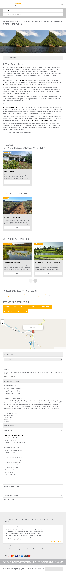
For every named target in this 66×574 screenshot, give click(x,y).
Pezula (19, 406)
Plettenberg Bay (36, 406)
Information (16, 21)
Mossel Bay (7, 406)
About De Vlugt (9, 415)
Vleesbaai (50, 408)
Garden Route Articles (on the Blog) (15, 442)
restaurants (9, 311)
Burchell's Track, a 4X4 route (12, 107)
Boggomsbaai (28, 401)
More (17, 182)
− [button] (2, 323)
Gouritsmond (31, 403)
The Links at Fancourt (12, 263)
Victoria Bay (42, 408)
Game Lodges (9, 472)
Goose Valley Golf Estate (18, 403)
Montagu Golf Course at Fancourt (47, 263)
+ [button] (2, 321)
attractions (32, 307)
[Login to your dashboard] (51, 4)
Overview (12, 58)
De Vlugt (53, 401)
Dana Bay (47, 401)
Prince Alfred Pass (24, 67)
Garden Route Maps (11, 440)
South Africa (7, 21)
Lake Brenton (47, 405)
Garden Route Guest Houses (13, 455)
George (59, 401)
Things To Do (8, 417)
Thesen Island (33, 408)
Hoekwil (9, 405)
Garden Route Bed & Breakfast (14, 457)
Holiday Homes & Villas (13, 394)
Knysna (22, 80)
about (6, 307)
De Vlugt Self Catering (11, 390)
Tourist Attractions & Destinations (32, 21)
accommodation (18, 307)
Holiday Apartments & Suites (14, 462)
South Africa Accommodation (16, 295)
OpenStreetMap (62, 347)
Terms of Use (49, 519)
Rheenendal (50, 406)
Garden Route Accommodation (13, 297)
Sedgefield (7, 408)
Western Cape (48, 21)
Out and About (9, 500)
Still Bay (13, 408)
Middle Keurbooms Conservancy (36, 120)
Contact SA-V (9, 519)
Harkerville (46, 403)
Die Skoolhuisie (9, 172)
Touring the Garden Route (12, 495)
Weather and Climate (11, 438)
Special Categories (10, 474)
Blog (43, 549)
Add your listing (54, 569)
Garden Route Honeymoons (13, 470)
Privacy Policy (28, 519)
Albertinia (7, 401)
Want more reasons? (56, 541)
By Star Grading (9, 477)
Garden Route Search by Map (13, 482)
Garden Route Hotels (11, 453)
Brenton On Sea (39, 401)
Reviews (6, 421)
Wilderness (57, 408)
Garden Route (58, 21)
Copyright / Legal (39, 519)
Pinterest (35, 549)
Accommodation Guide (11, 447)
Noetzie (14, 406)
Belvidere (21, 401)
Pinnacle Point (26, 406)
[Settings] (54, 4)
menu (58, 4)
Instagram (19, 549)
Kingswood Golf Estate (30, 405)
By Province (8, 365)
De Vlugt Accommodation (33, 297)
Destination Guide (10, 430)
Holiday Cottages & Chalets (14, 392)
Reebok (44, 406)
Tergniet (19, 408)
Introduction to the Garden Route (14, 433)
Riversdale (58, 406)
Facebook (9, 549)
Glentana (7, 403)
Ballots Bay (13, 401)
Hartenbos (52, 403)
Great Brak (38, 403)
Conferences (8, 491)
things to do (45, 307)
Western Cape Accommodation (38, 295)
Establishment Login (11, 522)
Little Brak (55, 405)
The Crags (25, 408)
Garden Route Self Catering (13, 460)
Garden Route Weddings (12, 486)
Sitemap (26, 570)
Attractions (7, 419)
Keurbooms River (8, 84)
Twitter (27, 549)
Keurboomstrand (17, 405)
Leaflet (55, 347)
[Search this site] (48, 4)
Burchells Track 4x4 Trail (13, 217)
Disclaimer (18, 519)
